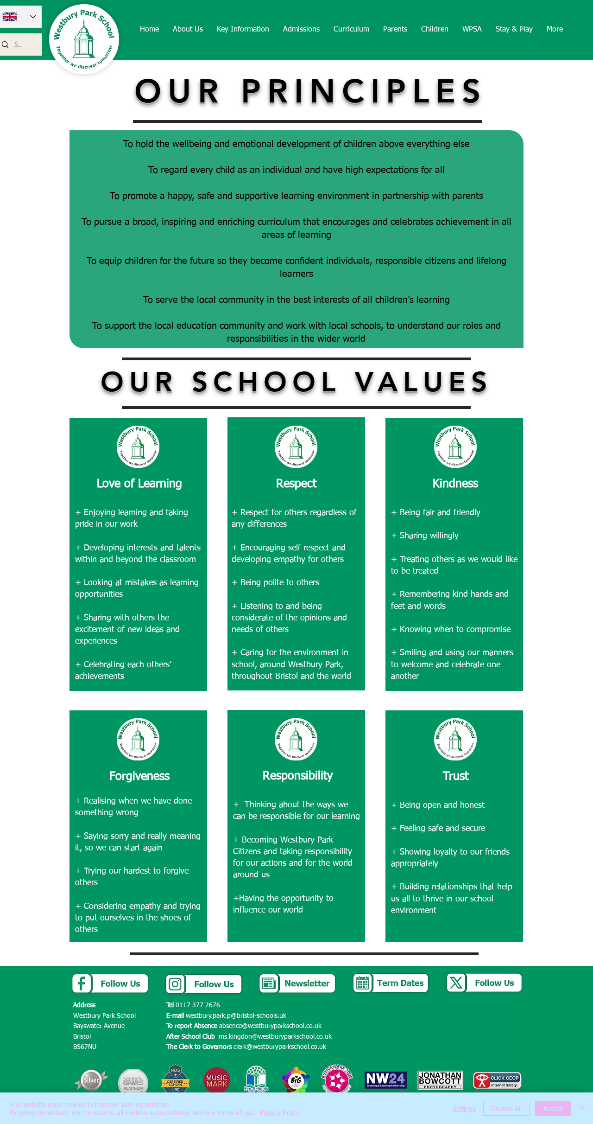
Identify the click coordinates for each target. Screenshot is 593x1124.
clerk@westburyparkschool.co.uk (279, 1047)
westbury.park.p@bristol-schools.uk (236, 1016)
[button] (188, 30)
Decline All (506, 1108)
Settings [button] (464, 1108)
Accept (553, 1108)
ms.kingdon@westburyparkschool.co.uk (275, 1037)
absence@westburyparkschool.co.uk (270, 1026)
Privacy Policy (279, 1112)
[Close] (581, 1108)
